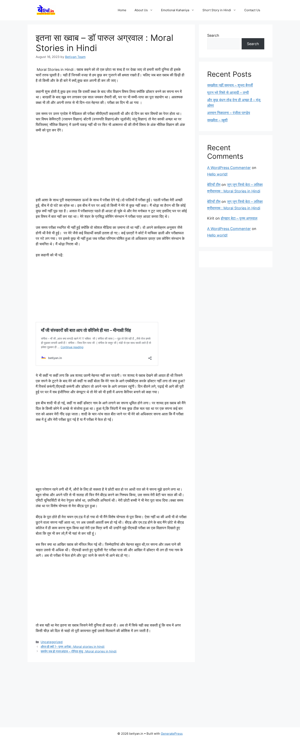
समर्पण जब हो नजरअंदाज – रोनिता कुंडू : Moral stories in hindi (79, 651)
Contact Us (252, 10)
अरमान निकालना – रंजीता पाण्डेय (228, 113)
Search (213, 35)
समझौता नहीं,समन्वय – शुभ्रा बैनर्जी (230, 85)
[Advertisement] (111, 167)
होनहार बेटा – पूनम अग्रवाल (239, 218)
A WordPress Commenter (229, 168)
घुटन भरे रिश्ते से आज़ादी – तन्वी (228, 92)
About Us (141, 10)
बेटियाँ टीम (213, 184)
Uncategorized (52, 642)
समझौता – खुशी (217, 120)
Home (122, 10)
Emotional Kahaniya (175, 10)
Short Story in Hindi (216, 10)
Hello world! (217, 174)
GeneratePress (172, 734)
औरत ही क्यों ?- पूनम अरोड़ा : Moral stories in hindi (72, 647)
